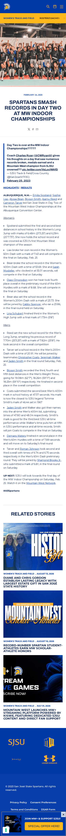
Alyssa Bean (16, 199)
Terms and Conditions (24, 809)
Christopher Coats (28, 357)
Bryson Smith (33, 199)
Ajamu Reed (49, 199)
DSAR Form (48, 809)
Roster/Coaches (50, 18)
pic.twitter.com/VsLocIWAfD (40, 169)
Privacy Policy (18, 802)
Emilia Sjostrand (42, 195)
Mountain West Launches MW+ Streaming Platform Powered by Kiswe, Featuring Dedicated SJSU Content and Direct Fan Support (32, 714)
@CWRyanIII (43, 155)
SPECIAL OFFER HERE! (45, 827)
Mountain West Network (41, 483)
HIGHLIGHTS (11, 187)
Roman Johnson (29, 448)
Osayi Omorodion (17, 279)
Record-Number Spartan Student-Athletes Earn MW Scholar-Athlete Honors (32, 648)
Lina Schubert (15, 313)
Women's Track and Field (18, 573)
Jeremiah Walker (50, 357)
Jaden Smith (15, 361)
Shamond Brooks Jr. (49, 460)
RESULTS (26, 187)
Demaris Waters (16, 435)
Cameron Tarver (12, 202)
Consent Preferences (43, 802)
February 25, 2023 (18, 180)
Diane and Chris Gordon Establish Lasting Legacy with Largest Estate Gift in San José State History (30, 582)
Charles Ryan (24, 155)
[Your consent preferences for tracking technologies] (6, 830)
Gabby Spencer (32, 304)
